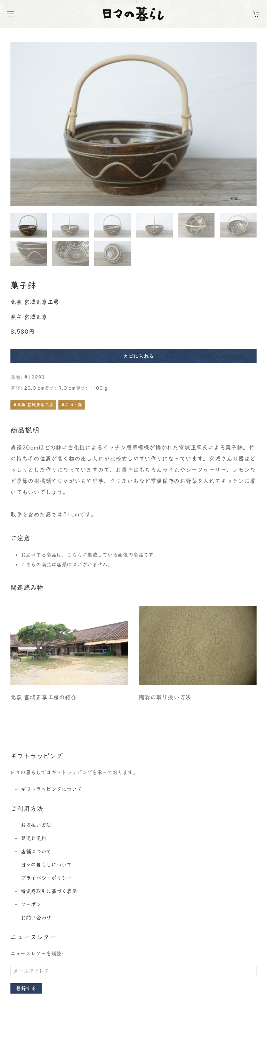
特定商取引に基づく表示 (49, 891)
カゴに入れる (138, 356)
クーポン (31, 904)
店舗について (36, 851)
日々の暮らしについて (46, 864)
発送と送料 (34, 838)
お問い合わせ (36, 917)
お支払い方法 (36, 825)
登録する (26, 988)
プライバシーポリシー (46, 878)
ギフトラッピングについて (51, 789)
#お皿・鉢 (71, 405)
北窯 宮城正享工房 (34, 302)
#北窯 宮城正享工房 (33, 405)
